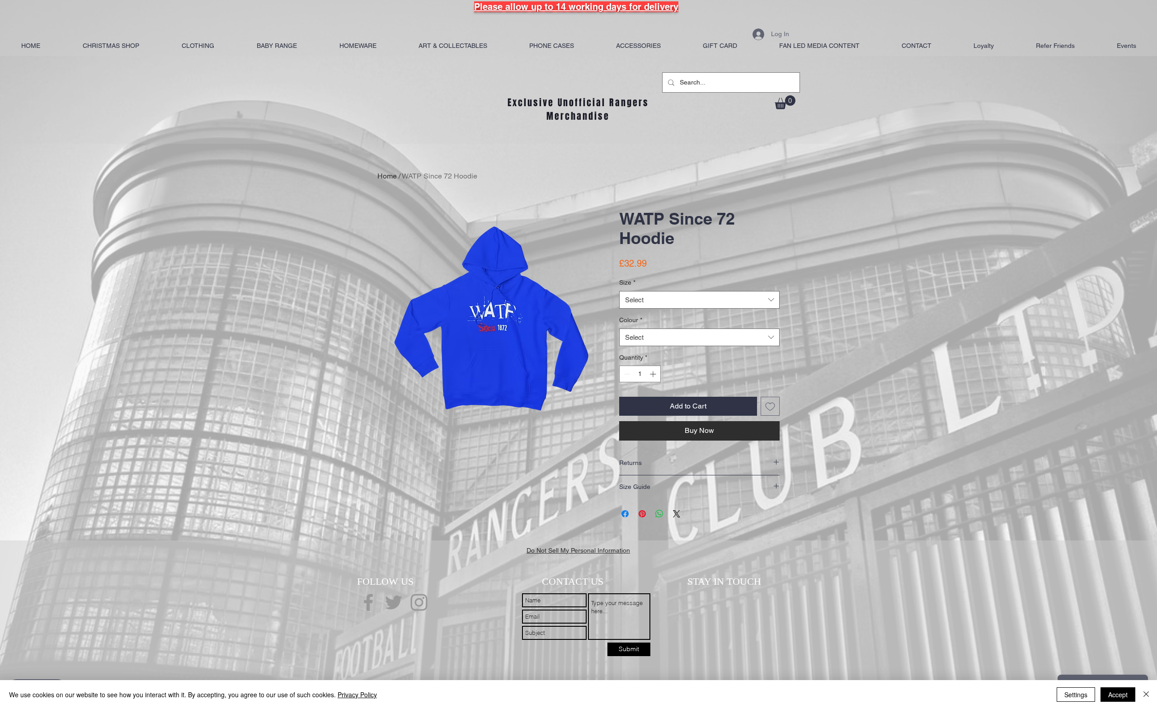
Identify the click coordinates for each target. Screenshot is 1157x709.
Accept (1118, 694)
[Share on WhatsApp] (659, 513)
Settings (1075, 694)
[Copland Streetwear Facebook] (368, 602)
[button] (785, 102)
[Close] (1146, 694)
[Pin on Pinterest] (642, 513)
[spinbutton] (640, 374)
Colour (630, 320)
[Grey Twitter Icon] (393, 602)
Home (387, 176)
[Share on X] (676, 513)
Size (627, 282)
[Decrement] (626, 374)
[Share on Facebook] (625, 513)
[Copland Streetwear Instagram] (419, 602)
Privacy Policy (357, 694)
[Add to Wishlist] (770, 406)
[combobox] (699, 300)
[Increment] (653, 374)
